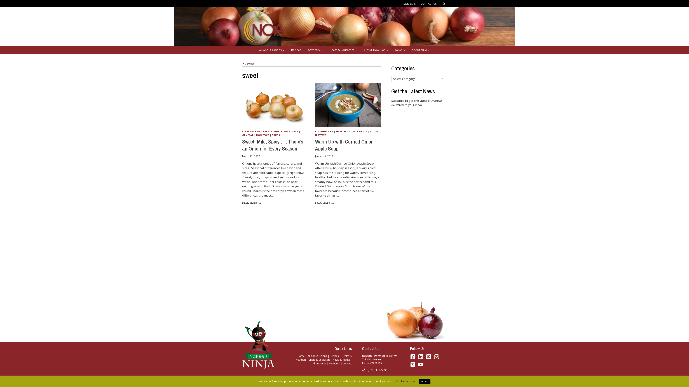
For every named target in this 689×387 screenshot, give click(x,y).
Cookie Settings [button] (406, 381)
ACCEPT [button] (424, 381)
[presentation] (275, 105)
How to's (262, 135)
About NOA (319, 363)
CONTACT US (429, 3)
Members (334, 363)
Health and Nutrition (351, 131)
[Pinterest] (428, 356)
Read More (251, 203)
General (248, 135)
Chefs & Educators (319, 359)
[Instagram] (436, 356)
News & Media (341, 359)
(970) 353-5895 (378, 370)
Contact (347, 363)
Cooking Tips (251, 131)
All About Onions (317, 356)
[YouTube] (413, 364)
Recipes (296, 50)
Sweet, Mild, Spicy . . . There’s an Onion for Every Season (272, 145)
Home (301, 356)
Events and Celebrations (280, 131)
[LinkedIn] (420, 356)
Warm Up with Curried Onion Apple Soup (344, 145)
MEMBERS (409, 3)
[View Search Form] (444, 4)
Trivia (276, 135)
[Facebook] (413, 356)
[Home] (243, 63)
